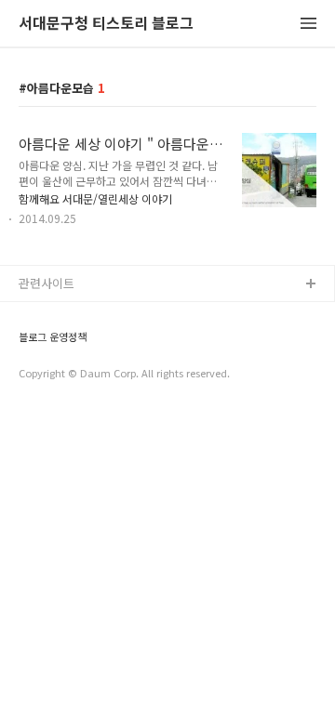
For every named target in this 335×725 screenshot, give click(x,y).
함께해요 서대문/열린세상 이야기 (95, 198)
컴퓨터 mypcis (58, 374)
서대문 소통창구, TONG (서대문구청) (114, 314)
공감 (31, 344)
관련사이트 (46, 283)
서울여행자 (47, 404)
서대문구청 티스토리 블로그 (106, 23)
